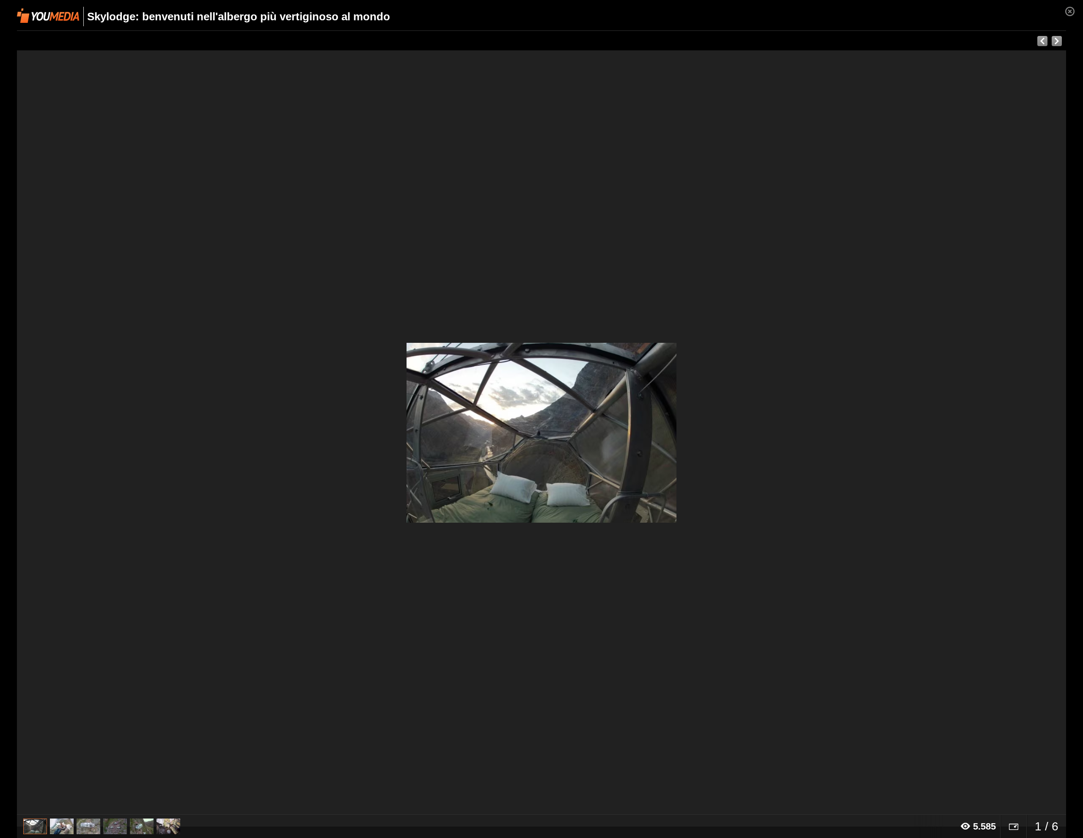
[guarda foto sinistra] (122, 432)
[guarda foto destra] (646, 432)
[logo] (48, 15)
